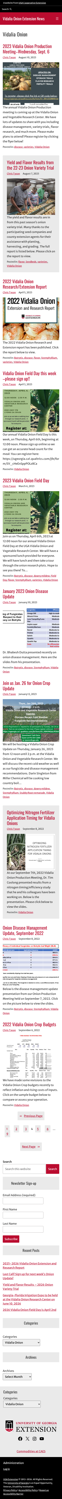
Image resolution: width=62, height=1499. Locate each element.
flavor (21, 261)
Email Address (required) (19, 1195)
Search (7, 1161)
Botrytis (18, 357)
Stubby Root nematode (32, 792)
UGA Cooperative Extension (32, 3)
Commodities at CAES (31, 1451)
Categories (10, 1336)
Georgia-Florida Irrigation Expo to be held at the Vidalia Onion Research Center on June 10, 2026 (30, 1299)
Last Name (10, 1223)
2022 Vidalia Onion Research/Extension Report (25, 284)
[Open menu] (57, 18)
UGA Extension (10, 1479)
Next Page (31, 1146)
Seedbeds (31, 261)
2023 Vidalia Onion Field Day (26, 480)
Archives (8, 1371)
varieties (29, 147)
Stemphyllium (49, 357)
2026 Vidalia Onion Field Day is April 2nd (29, 1310)
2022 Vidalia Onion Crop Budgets (29, 1024)
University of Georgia (18, 1483)
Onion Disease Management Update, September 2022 (25, 930)
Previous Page (31, 1116)
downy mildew (42, 575)
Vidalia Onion (42, 147)
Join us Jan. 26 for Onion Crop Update (26, 685)
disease (18, 147)
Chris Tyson (9, 57)
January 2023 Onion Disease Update (25, 593)
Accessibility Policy (28, 1490)
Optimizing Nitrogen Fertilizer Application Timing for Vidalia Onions (31, 818)
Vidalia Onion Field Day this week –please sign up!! (29, 375)
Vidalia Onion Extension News (24, 19)
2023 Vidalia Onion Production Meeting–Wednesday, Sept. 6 (27, 48)
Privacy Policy (10, 1490)
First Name (10, 1209)
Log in (6, 1469)
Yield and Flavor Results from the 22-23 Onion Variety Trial (30, 165)
